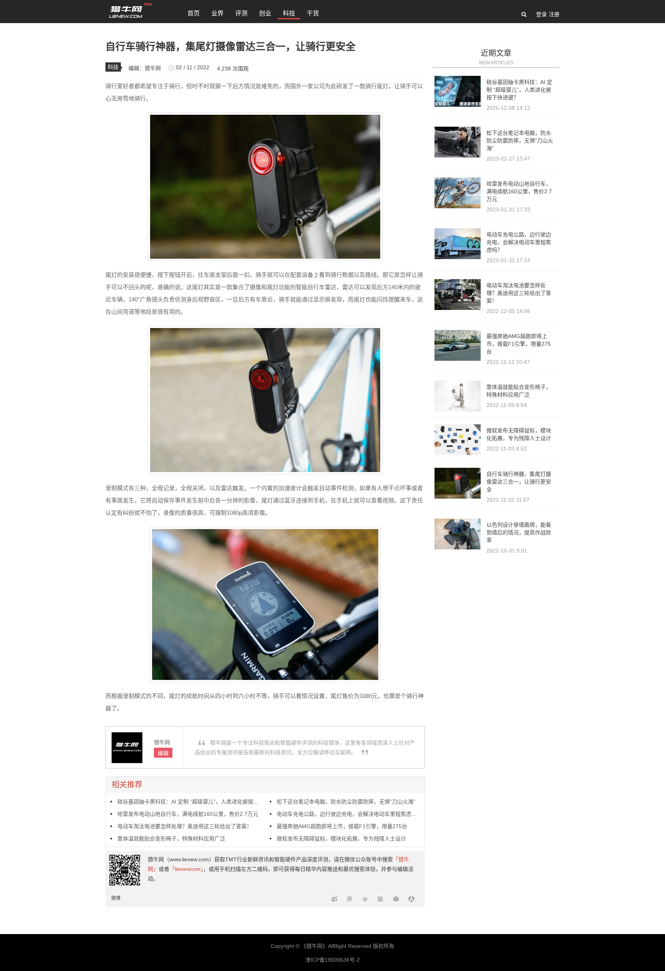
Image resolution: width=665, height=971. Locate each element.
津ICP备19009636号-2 (332, 960)
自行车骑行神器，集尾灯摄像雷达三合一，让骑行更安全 (518, 481)
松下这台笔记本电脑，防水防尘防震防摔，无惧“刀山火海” (346, 802)
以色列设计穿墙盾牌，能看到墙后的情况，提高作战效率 (518, 532)
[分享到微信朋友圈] (396, 898)
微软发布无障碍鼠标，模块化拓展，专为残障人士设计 (341, 838)
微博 (115, 898)
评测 (241, 13)
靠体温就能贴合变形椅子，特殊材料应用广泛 (171, 838)
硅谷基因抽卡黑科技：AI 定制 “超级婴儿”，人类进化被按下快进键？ (198, 802)
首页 (193, 13)
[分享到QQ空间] (365, 898)
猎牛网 (153, 68)
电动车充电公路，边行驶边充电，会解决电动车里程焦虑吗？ (349, 814)
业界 (217, 13)
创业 (265, 13)
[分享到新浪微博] (334, 898)
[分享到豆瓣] (380, 898)
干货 (313, 13)
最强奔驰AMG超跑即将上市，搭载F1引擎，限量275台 (342, 826)
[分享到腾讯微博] (350, 898)
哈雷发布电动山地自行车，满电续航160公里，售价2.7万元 (187, 814)
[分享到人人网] (411, 898)
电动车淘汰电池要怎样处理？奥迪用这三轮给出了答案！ (184, 826)
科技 (289, 13)
